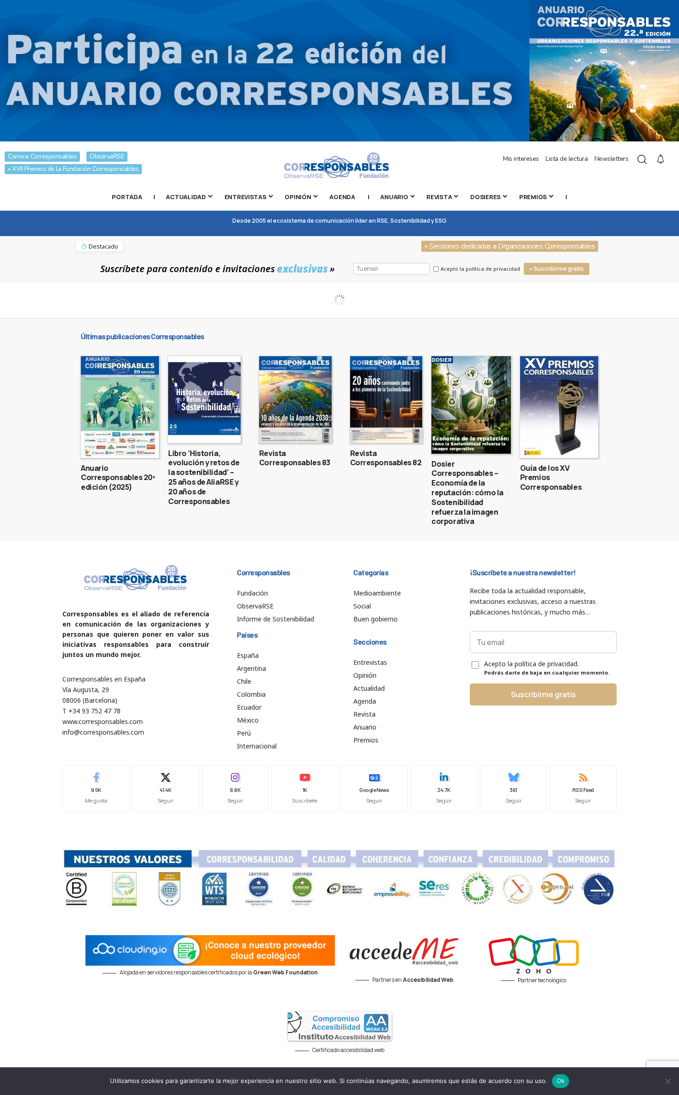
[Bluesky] (513, 788)
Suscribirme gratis (543, 694)
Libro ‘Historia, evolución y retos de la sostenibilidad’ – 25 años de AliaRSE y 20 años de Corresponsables (203, 477)
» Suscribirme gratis (556, 269)
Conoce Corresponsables (42, 156)
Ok (561, 1080)
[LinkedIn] (444, 788)
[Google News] (374, 788)
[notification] (660, 159)
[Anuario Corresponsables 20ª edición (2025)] (120, 407)
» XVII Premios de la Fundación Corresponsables (73, 168)
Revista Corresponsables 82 (386, 458)
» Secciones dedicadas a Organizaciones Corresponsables (509, 246)
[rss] (583, 788)
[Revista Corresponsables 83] (295, 399)
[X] (166, 788)
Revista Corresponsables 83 (294, 458)
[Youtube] (305, 788)
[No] (667, 1081)
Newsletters (611, 158)
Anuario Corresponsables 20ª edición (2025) (118, 478)
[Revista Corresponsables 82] (386, 399)
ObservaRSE (107, 156)
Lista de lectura (567, 158)
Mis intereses (521, 158)
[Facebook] (96, 788)
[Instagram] (235, 788)
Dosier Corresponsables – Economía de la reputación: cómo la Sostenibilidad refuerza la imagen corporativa (467, 493)
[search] (642, 159)
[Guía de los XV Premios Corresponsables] (559, 407)
